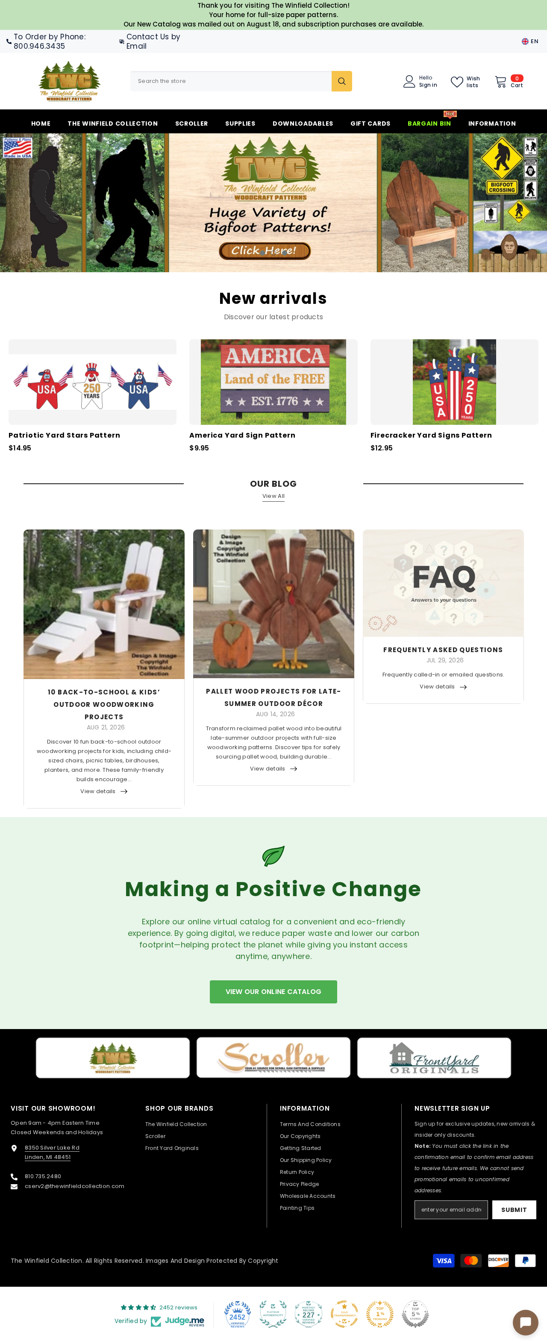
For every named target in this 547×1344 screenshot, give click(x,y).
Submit (514, 1209)
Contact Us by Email (153, 41)
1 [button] (262, 252)
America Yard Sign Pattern (242, 435)
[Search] (241, 81)
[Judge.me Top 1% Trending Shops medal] (380, 1313)
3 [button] (284, 252)
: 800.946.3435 (49, 41)
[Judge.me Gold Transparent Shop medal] (344, 1313)
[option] (273, 202)
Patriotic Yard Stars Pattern (64, 435)
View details (97, 791)
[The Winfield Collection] (113, 1057)
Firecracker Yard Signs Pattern (431, 435)
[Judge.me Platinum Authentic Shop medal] (273, 1313)
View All (273, 495)
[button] (51, 202)
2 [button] (273, 252)
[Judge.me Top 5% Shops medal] (415, 1313)
